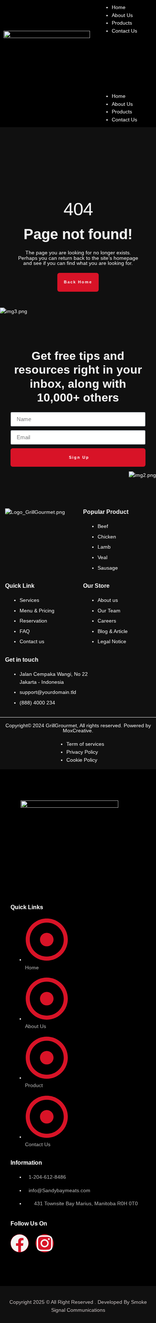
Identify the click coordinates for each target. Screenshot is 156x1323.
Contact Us (124, 31)
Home (119, 7)
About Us (122, 15)
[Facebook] (20, 1243)
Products (122, 23)
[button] (124, 63)
